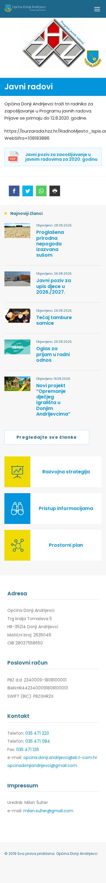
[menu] (97, 9)
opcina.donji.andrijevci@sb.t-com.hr (60, 757)
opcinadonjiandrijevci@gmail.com (42, 765)
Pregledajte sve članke (46, 437)
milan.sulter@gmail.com (48, 811)
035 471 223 (37, 733)
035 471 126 (27, 749)
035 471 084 (37, 741)
